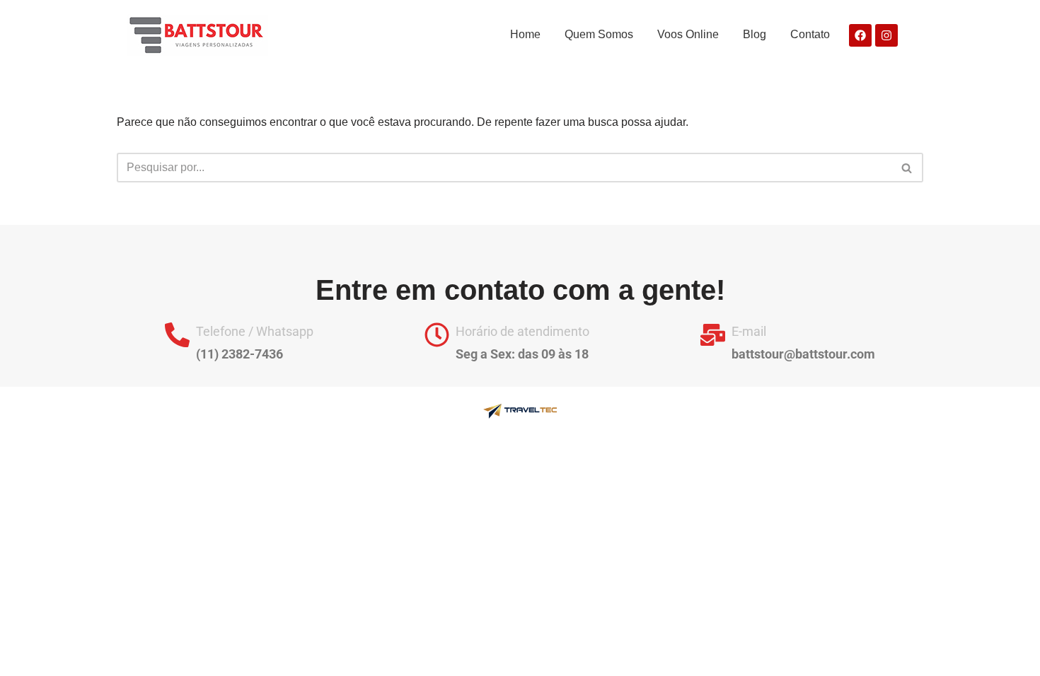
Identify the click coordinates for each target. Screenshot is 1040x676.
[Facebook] (860, 35)
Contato (810, 34)
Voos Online (688, 34)
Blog (754, 34)
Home (525, 34)
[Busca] (907, 167)
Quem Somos (599, 34)
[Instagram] (886, 35)
